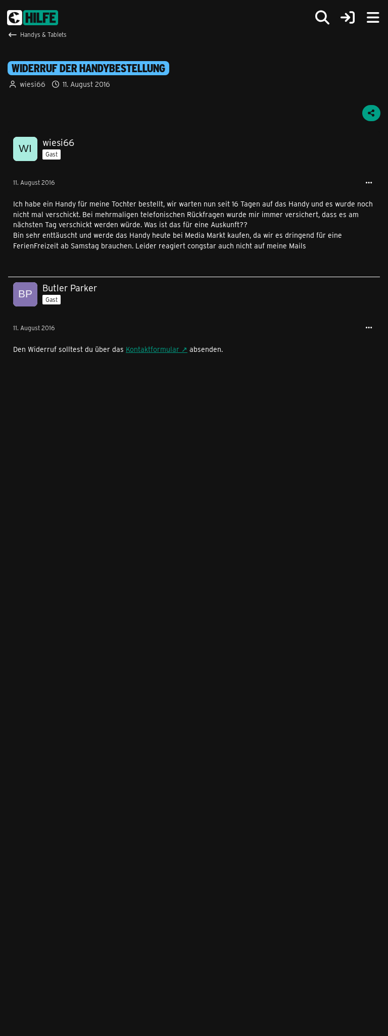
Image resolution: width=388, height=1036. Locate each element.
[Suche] (322, 18)
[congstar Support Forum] (32, 18)
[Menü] (373, 18)
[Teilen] (371, 113)
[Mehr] (369, 183)
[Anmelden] (347, 18)
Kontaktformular (152, 349)
